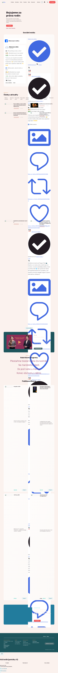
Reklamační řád (6, 646)
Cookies (5, 647)
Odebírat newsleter (49, 643)
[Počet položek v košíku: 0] (42, 2)
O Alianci (12, 2)
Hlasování (33, 2)
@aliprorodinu (39, 101)
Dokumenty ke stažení (36, 642)
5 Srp (29, 406)
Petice (7, 28)
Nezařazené (37, 97)
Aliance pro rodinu (13, 46)
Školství (32, 97)
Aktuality (17, 2)
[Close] (2, 653)
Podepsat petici (38, 348)
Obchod (38, 2)
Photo (9, 80)
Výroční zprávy (35, 641)
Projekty (25, 2)
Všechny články (29, 328)
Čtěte (21, 2)
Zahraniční (51, 97)
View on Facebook (9, 82)
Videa (10, 28)
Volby (29, 2)
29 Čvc (29, 556)
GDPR (4, 643)
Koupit (24, 489)
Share (14, 82)
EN (47, 2)
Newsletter (13, 28)
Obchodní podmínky (6, 645)
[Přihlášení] (45, 2)
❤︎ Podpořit (52, 2)
